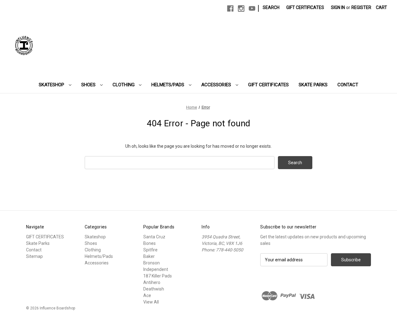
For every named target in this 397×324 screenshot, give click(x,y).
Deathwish (153, 288)
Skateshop (52, 85)
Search (271, 7)
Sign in (338, 7)
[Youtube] (252, 8)
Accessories (216, 85)
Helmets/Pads (168, 85)
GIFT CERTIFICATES (268, 85)
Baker (149, 256)
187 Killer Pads (157, 275)
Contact (347, 85)
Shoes (89, 85)
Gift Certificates (305, 7)
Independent (155, 269)
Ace (147, 295)
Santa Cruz (154, 236)
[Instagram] (241, 8)
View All (151, 301)
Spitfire (150, 249)
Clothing (124, 85)
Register (361, 7)
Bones (149, 243)
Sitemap (34, 256)
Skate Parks (313, 85)
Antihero (151, 282)
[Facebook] (230, 8)
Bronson (151, 262)
